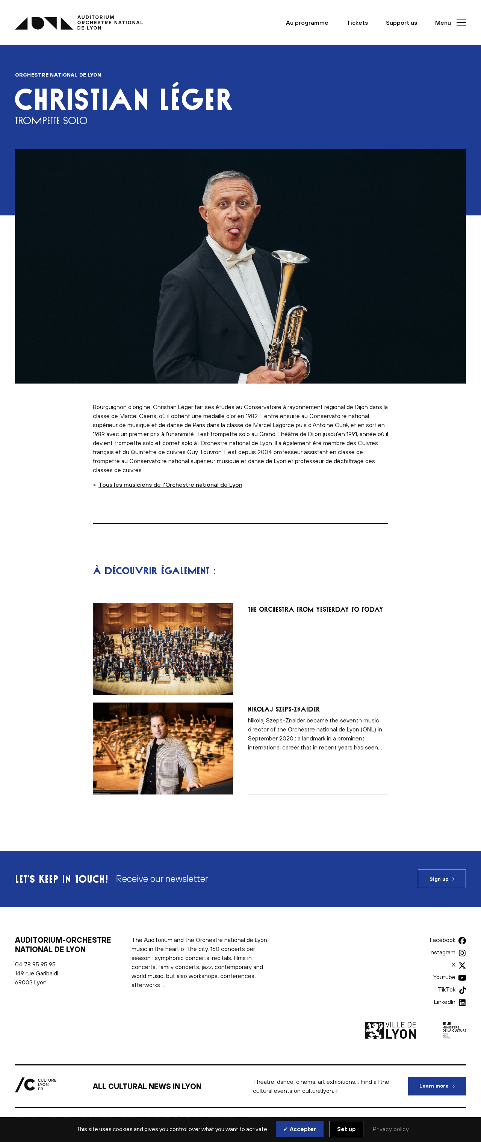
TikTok (446, 989)
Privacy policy (391, 1128)
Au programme (307, 22)
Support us (401, 22)
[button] (448, 23)
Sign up (439, 879)
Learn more (442, 1086)
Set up (346, 1129)
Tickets (357, 22)
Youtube (444, 976)
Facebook (442, 939)
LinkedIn (444, 1001)
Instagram (442, 952)
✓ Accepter (299, 1129)
